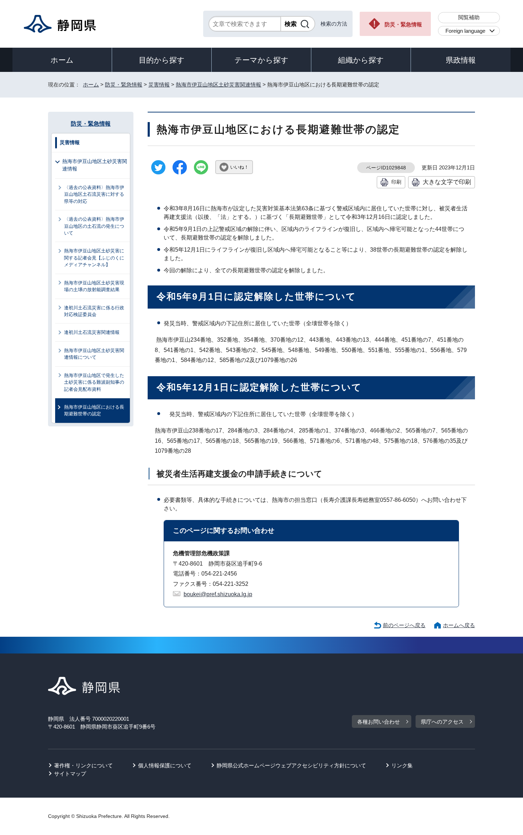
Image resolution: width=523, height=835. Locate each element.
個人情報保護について (164, 765)
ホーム (62, 60)
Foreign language (465, 31)
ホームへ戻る (459, 625)
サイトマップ (70, 774)
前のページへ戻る (404, 625)
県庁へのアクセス (442, 722)
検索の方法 (334, 24)
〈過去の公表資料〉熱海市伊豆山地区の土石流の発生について (94, 226)
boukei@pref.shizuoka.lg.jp (218, 594)
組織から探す (361, 60)
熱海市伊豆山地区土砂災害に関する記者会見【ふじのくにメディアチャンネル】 (94, 257)
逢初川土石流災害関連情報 (92, 332)
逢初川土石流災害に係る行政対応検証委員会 (94, 311)
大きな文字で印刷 (447, 181)
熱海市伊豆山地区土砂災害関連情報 (218, 85)
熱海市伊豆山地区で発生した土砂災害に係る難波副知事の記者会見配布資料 (94, 382)
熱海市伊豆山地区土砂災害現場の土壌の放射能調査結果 (94, 286)
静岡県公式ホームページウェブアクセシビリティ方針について (291, 765)
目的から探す (162, 60)
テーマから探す (261, 60)
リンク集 (402, 765)
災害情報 (159, 85)
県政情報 (461, 60)
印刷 (396, 182)
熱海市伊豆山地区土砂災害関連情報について (94, 354)
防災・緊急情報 (403, 24)
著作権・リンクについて (83, 765)
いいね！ (239, 167)
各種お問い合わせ (378, 722)
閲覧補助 (469, 17)
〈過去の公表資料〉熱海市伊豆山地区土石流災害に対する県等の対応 (94, 194)
